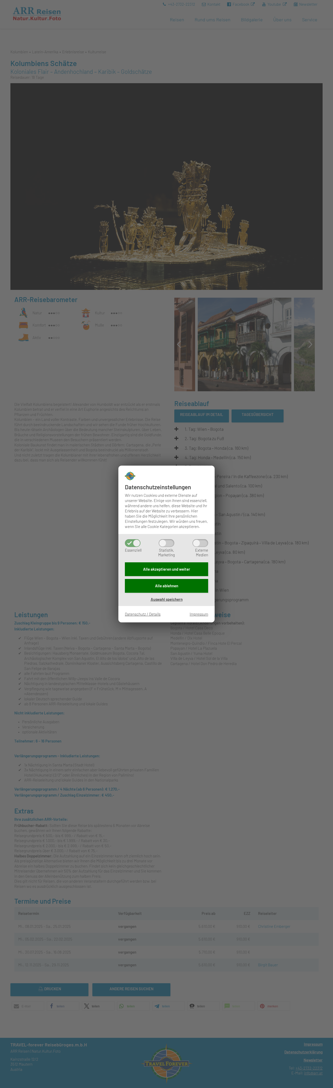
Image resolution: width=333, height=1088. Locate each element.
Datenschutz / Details (143, 614)
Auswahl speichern (167, 599)
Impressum (199, 614)
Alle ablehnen (166, 585)
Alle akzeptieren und (166, 569)
